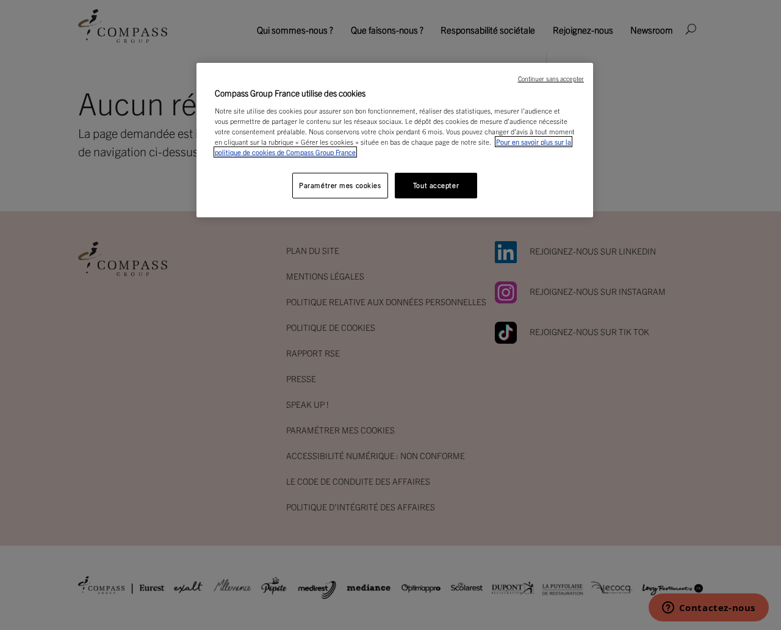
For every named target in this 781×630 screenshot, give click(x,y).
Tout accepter (436, 185)
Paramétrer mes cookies (340, 185)
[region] (394, 140)
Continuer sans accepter (551, 78)
